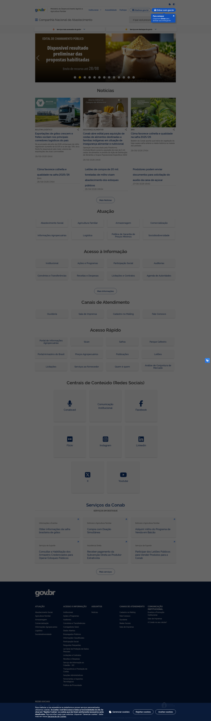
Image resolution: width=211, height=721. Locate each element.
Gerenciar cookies (121, 711)
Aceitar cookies (165, 711)
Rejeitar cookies (143, 711)
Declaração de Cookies (57, 716)
